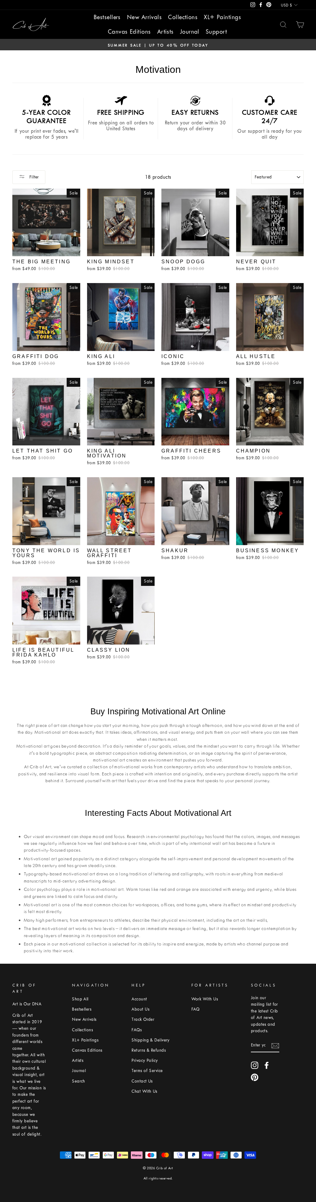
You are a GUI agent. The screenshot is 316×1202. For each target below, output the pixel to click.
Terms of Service (147, 1070)
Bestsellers (107, 17)
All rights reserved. (158, 1178)
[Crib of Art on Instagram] (254, 1065)
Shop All (80, 999)
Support (216, 31)
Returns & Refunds (148, 1050)
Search (78, 1081)
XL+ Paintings (222, 17)
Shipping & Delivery (150, 1040)
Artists (165, 31)
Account (139, 999)
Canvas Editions (129, 31)
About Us (140, 1009)
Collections (183, 17)
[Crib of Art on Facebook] (266, 1065)
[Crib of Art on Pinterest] (254, 1077)
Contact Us (142, 1081)
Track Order (142, 1019)
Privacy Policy (144, 1060)
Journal (189, 31)
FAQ (195, 1009)
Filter (33, 177)
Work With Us (204, 999)
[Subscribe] (275, 1045)
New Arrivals (144, 17)
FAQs (136, 1030)
